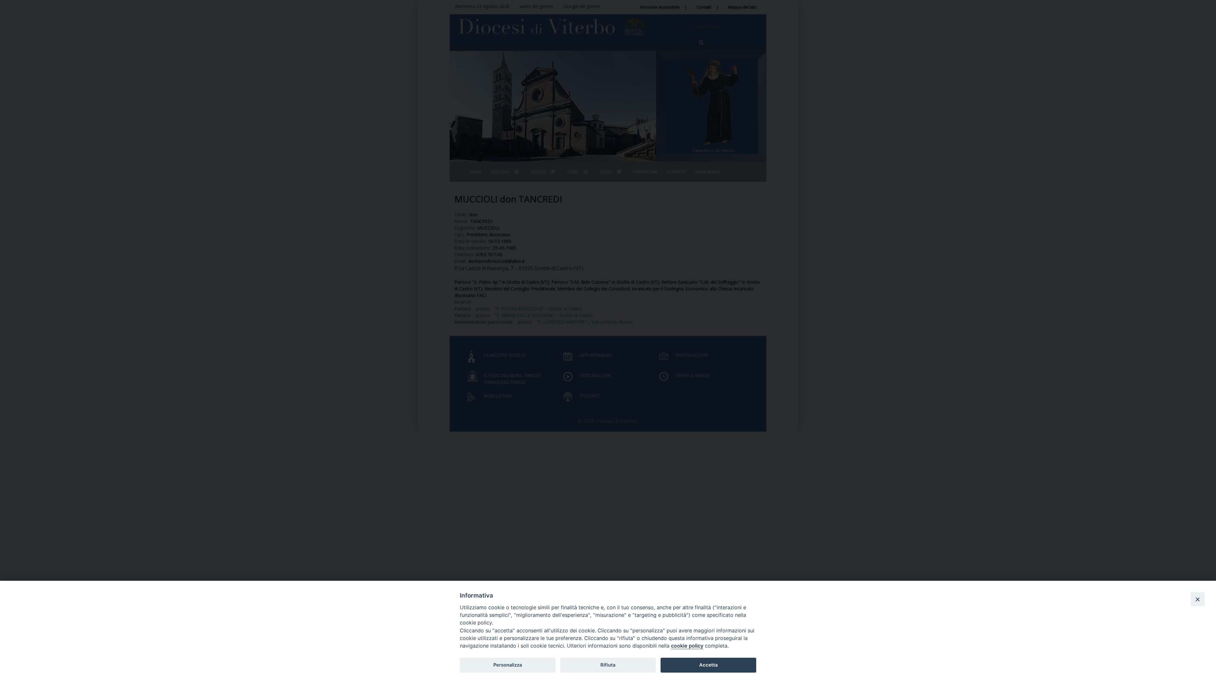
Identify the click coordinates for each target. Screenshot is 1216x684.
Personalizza (507, 665)
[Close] (1198, 599)
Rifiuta (607, 665)
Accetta (708, 665)
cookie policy (687, 646)
